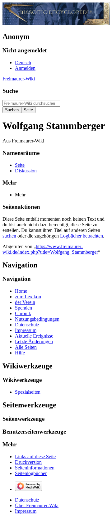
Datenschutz (27, 499)
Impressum (25, 511)
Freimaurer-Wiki (18, 78)
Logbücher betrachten (81, 235)
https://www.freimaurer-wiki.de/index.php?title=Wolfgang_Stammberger (50, 249)
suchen (9, 235)
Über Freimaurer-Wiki (36, 505)
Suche (10, 91)
